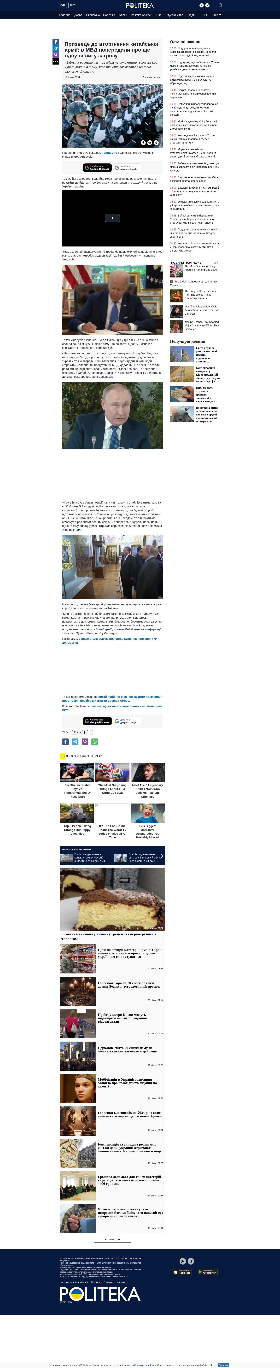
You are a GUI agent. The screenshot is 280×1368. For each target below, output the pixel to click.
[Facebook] (55, 42)
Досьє (78, 15)
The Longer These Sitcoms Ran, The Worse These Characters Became (200, 295)
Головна (64, 15)
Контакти (120, 1282)
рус (73, 5)
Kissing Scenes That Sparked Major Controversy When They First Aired (202, 325)
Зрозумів (223, 1365)
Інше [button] (215, 15)
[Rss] (201, 5)
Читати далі (113, 1239)
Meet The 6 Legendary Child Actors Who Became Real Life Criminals (202, 310)
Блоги (123, 15)
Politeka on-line (141, 15)
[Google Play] (207, 1272)
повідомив (109, 152)
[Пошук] (220, 5)
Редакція (95, 1282)
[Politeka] (140, 5)
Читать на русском (151, 77)
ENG (204, 15)
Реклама (108, 1282)
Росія (77, 732)
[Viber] (55, 55)
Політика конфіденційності (74, 1282)
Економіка (93, 15)
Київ (159, 15)
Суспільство (175, 15)
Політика (109, 15)
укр (62, 5)
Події (191, 15)
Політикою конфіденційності (149, 1365)
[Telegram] (207, 5)
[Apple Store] (182, 1272)
